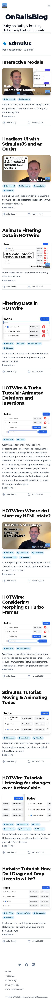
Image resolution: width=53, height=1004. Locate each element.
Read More (9, 116)
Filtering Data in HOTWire (20, 306)
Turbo (22, 343)
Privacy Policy (12, 984)
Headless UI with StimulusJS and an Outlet (22, 144)
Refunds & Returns (14, 989)
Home (8, 971)
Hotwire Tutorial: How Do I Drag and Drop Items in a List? (26, 873)
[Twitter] (19, 964)
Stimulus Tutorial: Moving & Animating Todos (24, 697)
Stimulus (9, 190)
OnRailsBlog (26, 17)
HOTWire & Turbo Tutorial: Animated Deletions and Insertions (23, 395)
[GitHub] (26, 964)
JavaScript (40, 186)
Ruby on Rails (36, 343)
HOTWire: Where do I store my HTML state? (26, 513)
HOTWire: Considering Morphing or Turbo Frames (23, 604)
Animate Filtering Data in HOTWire (21, 233)
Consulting (10, 980)
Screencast (10, 99)
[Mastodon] (33, 964)
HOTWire (9, 343)
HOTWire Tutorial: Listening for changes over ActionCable (26, 783)
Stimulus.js (25, 99)
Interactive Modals (22, 62)
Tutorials (9, 975)
